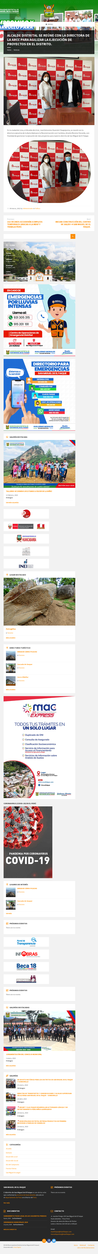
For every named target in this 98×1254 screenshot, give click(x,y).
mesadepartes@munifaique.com (62, 1234)
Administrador (28, 208)
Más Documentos (10, 1229)
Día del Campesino (12, 1164)
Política (37, 208)
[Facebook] (49, 1241)
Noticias (16, 50)
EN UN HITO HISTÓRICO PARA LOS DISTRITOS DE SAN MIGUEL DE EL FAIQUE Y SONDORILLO (45, 1081)
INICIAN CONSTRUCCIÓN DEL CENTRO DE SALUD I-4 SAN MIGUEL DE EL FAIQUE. (73, 224)
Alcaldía (8, 1149)
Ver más (9, 913)
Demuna (9, 1153)
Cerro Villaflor (22, 677)
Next (89, 219)
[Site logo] (49, 17)
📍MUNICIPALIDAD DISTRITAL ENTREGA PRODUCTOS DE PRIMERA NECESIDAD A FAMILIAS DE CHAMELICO (41, 1122)
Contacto (91, 1245)
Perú (34, 1197)
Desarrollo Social (12, 1161)
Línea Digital (17, 1247)
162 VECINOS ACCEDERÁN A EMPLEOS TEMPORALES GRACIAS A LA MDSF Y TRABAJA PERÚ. (24, 224)
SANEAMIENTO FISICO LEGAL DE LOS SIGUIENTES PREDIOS (25, 1216)
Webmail (83, 1245)
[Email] (44, 1241)
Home (9, 50)
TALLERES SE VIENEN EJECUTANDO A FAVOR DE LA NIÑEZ (29, 491)
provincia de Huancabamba (26, 1195)
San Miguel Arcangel (13, 1172)
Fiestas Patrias (11, 1168)
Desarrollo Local (11, 1157)
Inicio (76, 1245)
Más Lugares (10, 638)
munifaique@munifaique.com (61, 1232)
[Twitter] (54, 1241)
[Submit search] (73, 236)
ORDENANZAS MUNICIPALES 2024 (16, 1222)
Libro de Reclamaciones (85, 1248)
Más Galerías (11, 1066)
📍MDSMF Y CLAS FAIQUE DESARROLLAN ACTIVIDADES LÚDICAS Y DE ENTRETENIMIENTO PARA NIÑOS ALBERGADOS (42, 1108)
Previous (10, 219)
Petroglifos (11, 629)
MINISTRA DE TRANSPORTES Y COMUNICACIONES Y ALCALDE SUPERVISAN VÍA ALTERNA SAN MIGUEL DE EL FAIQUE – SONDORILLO (44, 1094)
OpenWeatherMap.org (26, 278)
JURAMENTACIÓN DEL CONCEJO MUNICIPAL (24, 1054)
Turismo (10, 633)
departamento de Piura (13, 1197)
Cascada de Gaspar (24, 664)
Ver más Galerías (12, 502)
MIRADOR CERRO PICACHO (27, 652)
